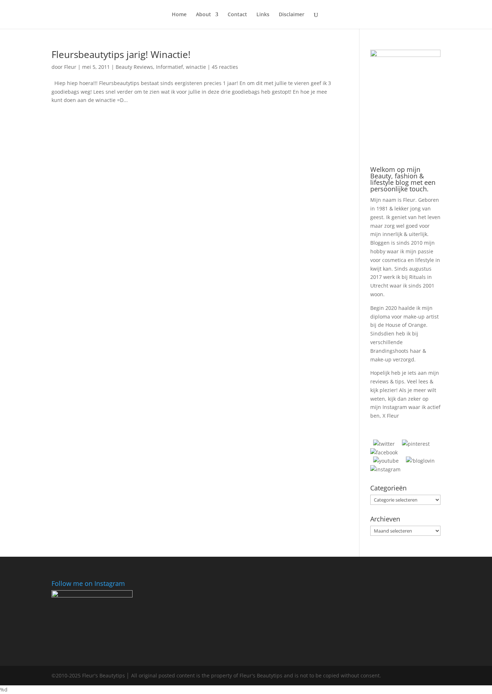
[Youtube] (386, 460)
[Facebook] (384, 452)
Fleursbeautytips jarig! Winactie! (121, 54)
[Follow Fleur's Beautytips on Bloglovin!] (420, 460)
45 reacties (225, 66)
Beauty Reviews (134, 66)
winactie (196, 66)
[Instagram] (385, 469)
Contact (237, 15)
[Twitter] (384, 443)
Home (179, 15)
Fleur (70, 66)
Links (262, 15)
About (203, 15)
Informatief (169, 66)
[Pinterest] (416, 443)
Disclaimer (291, 15)
